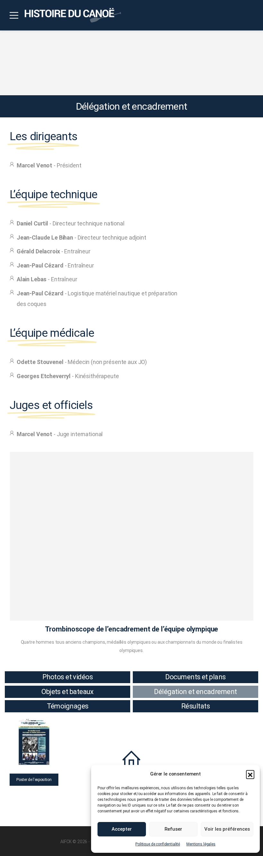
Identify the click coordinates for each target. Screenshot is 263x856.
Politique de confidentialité (157, 844)
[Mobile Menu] (14, 15)
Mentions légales (201, 844)
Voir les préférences (227, 829)
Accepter (122, 829)
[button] (250, 774)
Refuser (173, 829)
